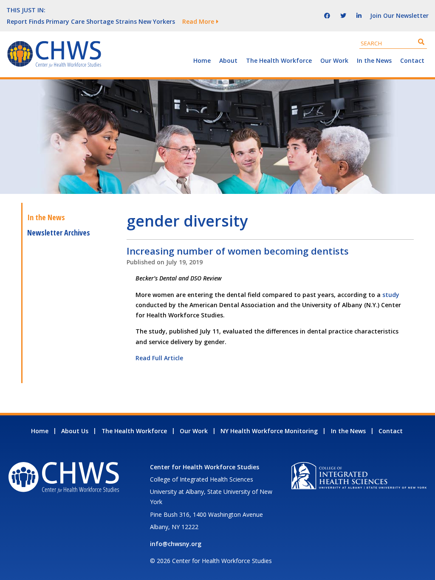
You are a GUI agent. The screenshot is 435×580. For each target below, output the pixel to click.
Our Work (334, 60)
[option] (143, 21)
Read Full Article (159, 358)
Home (202, 60)
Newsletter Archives (58, 232)
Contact (412, 60)
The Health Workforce (279, 60)
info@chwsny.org (175, 544)
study (390, 295)
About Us (74, 431)
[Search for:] (393, 43)
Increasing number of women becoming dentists (238, 250)
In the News (374, 60)
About (228, 60)
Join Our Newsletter (399, 15)
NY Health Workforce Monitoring (269, 431)
